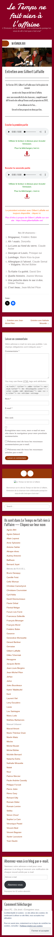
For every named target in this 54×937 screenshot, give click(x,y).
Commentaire (12, 351)
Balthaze (11, 560)
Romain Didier (13, 802)
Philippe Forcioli (14, 785)
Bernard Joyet (13, 564)
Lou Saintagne (13, 711)
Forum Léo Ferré (14, 612)
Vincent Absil (12, 828)
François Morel (13, 625)
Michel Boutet (13, 746)
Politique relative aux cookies (31, 926)
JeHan (10, 677)
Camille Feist (12, 577)
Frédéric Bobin (13, 629)
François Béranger (15, 620)
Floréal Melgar (13, 607)
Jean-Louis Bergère (16, 668)
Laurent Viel (12, 698)
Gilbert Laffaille (13, 651)
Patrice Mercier (13, 776)
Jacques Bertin (13, 664)
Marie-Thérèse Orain (16, 733)
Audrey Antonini (14, 556)
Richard (10, 798)
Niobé (9, 767)
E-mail (8, 408)
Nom (8, 399)
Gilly (16, 798)
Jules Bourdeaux (14, 685)
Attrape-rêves (13, 551)
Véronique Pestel (14, 823)
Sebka (9, 811)
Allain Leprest (13, 538)
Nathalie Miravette (15, 763)
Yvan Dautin (12, 841)
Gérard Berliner (14, 642)
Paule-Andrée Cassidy (17, 780)
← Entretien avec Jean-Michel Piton (14, 321)
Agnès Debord (13, 534)
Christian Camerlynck (16, 586)
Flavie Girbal (12, 603)
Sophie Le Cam (14, 819)
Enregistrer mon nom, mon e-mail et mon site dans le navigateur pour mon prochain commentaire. (26, 433)
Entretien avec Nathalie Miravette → (40, 321)
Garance (11, 633)
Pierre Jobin (12, 789)
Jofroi (9, 681)
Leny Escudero (13, 702)
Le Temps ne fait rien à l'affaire (26, 15)
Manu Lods (12, 715)
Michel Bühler (13, 750)
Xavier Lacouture (14, 836)
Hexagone (11, 659)
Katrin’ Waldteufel (14, 690)
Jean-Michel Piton (15, 672)
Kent (9, 694)
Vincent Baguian (14, 832)
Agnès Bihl (11, 530)
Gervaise (11, 646)
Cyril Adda (11, 594)
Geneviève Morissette (16, 638)
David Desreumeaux (16, 599)
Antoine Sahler (13, 547)
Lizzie (9, 707)
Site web (9, 418)
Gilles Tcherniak (14, 655)
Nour (9, 772)
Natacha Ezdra (13, 759)
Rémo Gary (12, 793)
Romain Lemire (14, 806)
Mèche (10, 741)
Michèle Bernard (14, 754)
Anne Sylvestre (13, 543)
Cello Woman (13, 581)
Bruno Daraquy (13, 573)
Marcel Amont (13, 728)
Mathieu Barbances (15, 720)
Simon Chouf (12, 815)
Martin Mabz (12, 737)
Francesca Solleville (16, 616)
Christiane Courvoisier (17, 590)
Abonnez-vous (15, 884)
